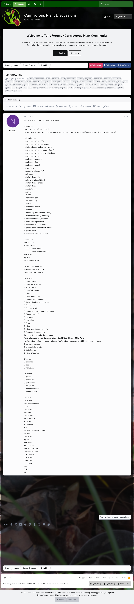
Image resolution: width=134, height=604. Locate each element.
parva (8, 88)
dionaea (66, 82)
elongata (75, 82)
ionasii (70, 85)
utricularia (10, 91)
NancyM (10, 79)
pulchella (42, 88)
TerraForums (124, 65)
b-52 (63, 79)
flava (104, 82)
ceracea (9, 82)
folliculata (111, 82)
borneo (80, 79)
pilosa (15, 88)
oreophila (118, 85)
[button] (35, 4)
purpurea (63, 88)
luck (81, 85)
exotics (97, 82)
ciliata (28, 82)
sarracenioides (111, 88)
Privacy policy (108, 578)
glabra (8, 85)
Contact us (83, 578)
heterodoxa (43, 85)
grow (25, 85)
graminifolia (17, 85)
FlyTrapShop (96, 65)
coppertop (37, 82)
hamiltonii (33, 85)
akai (31, 79)
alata (48, 79)
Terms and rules (94, 578)
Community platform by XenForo (24, 584)
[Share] (124, 116)
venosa (18, 91)
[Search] (40, 4)
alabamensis (39, 79)
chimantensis (19, 82)
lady (76, 85)
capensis (107, 79)
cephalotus (117, 79)
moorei (103, 85)
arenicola (55, 79)
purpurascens (53, 88)
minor (88, 85)
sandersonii (90, 88)
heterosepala (54, 85)
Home (109, 17)
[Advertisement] (67, 494)
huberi (63, 85)
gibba (125, 82)
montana (95, 85)
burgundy (88, 79)
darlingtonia (57, 82)
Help (117, 578)
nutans (110, 85)
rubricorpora (79, 88)
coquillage (46, 82)
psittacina (22, 88)
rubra (70, 88)
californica (98, 79)
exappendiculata (86, 82)
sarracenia (100, 88)
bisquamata (71, 79)
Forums (123, 17)
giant (119, 82)
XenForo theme (54, 584)
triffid (121, 88)
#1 (128, 116)
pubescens (33, 88)
